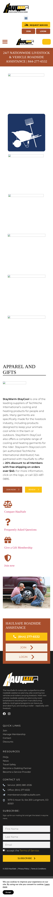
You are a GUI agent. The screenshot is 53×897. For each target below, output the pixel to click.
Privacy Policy (23, 869)
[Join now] (7, 557)
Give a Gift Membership (18, 547)
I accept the (22, 850)
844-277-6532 (37, 61)
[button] (26, 18)
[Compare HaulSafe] (7, 504)
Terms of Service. (29, 850)
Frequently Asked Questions (20, 529)
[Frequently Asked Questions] (7, 522)
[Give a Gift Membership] (7, 540)
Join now (9, 565)
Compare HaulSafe (15, 511)
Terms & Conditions (38, 869)
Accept (8, 892)
